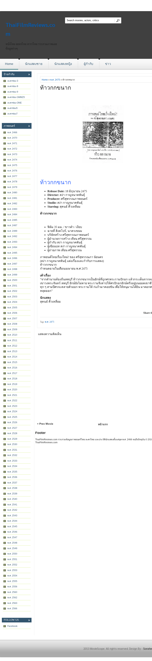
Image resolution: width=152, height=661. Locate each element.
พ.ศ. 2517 (12, 373)
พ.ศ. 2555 (12, 581)
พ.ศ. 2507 (12, 318)
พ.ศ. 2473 (12, 154)
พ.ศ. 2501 (12, 285)
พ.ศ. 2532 (12, 455)
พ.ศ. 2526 (12, 422)
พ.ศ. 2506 (12, 313)
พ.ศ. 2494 (12, 247)
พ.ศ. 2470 (12, 138)
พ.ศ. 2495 (12, 253)
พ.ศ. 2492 (12, 236)
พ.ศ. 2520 (12, 389)
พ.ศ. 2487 (12, 225)
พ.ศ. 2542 (12, 510)
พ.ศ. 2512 (12, 346)
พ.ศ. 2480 (12, 192)
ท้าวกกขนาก (55, 88)
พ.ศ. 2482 (12, 203)
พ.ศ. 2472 (12, 148)
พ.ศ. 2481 (12, 198)
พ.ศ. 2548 (12, 543)
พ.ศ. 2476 (12, 170)
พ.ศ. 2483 (12, 209)
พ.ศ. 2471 (12, 143)
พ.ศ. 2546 (12, 532)
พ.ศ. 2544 (12, 521)
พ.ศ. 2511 (12, 340)
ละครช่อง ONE (14, 102)
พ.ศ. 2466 (12, 132)
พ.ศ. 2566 (12, 608)
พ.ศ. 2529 (12, 439)
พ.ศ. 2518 (12, 378)
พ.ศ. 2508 (12, 324)
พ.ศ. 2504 (12, 302)
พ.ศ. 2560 (12, 592)
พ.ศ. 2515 (12, 362)
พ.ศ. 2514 (12, 356)
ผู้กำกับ (88, 64)
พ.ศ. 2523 (12, 406)
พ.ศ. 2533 (12, 461)
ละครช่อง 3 (12, 81)
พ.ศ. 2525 (12, 417)
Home (9, 64)
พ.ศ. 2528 (12, 433)
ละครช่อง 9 (12, 92)
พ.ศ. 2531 (12, 450)
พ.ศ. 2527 (12, 428)
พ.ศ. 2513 (12, 351)
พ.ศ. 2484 (12, 214)
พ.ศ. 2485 (12, 220)
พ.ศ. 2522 (12, 400)
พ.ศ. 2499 (12, 274)
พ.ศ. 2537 (12, 482)
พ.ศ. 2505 (12, 307)
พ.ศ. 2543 (12, 515)
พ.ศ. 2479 (12, 187)
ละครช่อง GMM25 (16, 97)
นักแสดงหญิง (63, 64)
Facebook (12, 626)
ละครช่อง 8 (12, 86)
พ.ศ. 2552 (12, 564)
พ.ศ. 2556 (12, 586)
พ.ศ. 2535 (12, 471)
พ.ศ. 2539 (12, 493)
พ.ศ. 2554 (12, 575)
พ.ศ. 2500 (12, 280)
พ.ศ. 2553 (12, 570)
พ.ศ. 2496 (12, 258)
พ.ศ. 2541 (12, 504)
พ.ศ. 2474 (12, 159)
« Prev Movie (45, 423)
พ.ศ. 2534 (12, 466)
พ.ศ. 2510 (12, 335)
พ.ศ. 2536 (12, 477)
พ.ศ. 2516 (12, 367)
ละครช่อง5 (12, 108)
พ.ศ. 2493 (12, 242)
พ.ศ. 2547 (12, 537)
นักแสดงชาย (33, 64)
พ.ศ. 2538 (12, 488)
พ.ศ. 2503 (12, 296)
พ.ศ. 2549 (12, 548)
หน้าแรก (103, 424)
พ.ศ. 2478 (12, 181)
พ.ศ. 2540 (12, 499)
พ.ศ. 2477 (12, 176)
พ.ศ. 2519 (12, 384)
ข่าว (108, 64)
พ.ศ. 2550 (12, 553)
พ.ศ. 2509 (12, 329)
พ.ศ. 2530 (12, 444)
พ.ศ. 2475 (12, 165)
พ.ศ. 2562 (12, 597)
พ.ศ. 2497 (12, 264)
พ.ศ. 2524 (12, 411)
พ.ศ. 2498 (12, 269)
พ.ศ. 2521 (12, 395)
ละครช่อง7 (12, 113)
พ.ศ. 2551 (12, 559)
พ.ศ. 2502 (12, 291)
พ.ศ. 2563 (12, 603)
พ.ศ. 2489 (12, 231)
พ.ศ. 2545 (12, 526)
